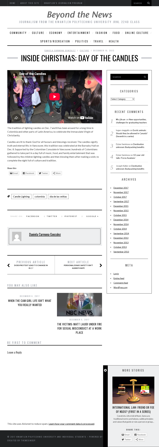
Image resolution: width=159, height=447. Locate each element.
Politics (81, 41)
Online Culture (137, 33)
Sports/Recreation (55, 41)
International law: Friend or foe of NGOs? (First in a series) (133, 409)
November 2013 (121, 242)
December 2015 (121, 206)
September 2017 (121, 201)
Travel (98, 41)
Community (18, 33)
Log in (116, 273)
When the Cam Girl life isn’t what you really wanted (30, 303)
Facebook (32, 216)
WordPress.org (120, 287)
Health (114, 41)
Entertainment (79, 33)
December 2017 (121, 188)
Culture (38, 33)
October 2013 (120, 247)
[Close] (105, 370)
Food (116, 33)
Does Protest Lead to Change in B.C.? (31, 264)
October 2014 (120, 229)
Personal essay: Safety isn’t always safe (78, 264)
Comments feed (121, 283)
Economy (56, 33)
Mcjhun (121, 119)
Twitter (52, 216)
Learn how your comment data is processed (71, 423)
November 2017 (121, 192)
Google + (92, 216)
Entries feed (119, 278)
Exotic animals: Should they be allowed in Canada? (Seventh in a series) (132, 133)
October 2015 (120, 215)
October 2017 (120, 197)
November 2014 (121, 224)
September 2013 (121, 251)
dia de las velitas (58, 196)
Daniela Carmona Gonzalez (60, 50)
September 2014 (121, 233)
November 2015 (121, 210)
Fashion (102, 33)
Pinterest (71, 216)
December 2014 (121, 219)
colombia (40, 196)
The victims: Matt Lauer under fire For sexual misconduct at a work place (79, 328)
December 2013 (121, 238)
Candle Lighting (21, 196)
